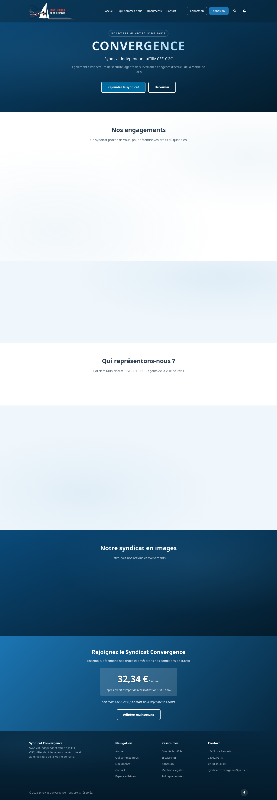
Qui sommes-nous (130, 11)
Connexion (197, 11)
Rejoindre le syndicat (123, 87)
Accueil (109, 11)
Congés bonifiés (172, 751)
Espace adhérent (126, 776)
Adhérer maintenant (138, 715)
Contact (171, 11)
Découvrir (162, 87)
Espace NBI (169, 757)
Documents (154, 11)
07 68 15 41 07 (217, 764)
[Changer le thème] (244, 11)
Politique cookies (173, 776)
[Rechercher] (234, 11)
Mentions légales (173, 770)
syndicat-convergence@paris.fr (228, 770)
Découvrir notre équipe (138, 328)
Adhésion (219, 11)
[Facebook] (244, 792)
